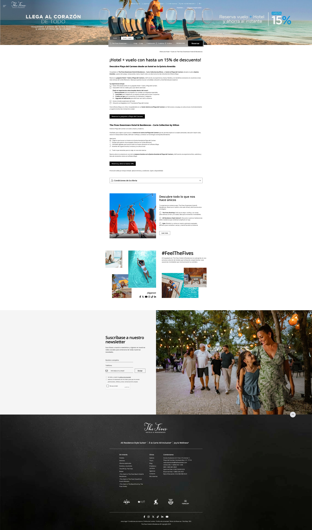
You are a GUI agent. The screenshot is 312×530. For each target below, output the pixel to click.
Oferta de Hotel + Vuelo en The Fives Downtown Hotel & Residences (181, 52)
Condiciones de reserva (135, 521)
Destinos (122, 461)
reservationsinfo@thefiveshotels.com (175, 462)
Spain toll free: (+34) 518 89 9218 (174, 469)
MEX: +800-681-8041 (170, 467)
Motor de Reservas (175, 521)
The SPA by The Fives (126, 469)
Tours (151, 461)
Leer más (164, 233)
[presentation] (112, 236)
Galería (151, 458)
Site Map (185, 521)
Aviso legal (124, 521)
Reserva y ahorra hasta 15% (123, 164)
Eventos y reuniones (125, 466)
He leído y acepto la (119, 377)
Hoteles (121, 458)
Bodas (121, 471)
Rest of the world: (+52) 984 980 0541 (175, 474)
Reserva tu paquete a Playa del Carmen (127, 116)
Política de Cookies (149, 521)
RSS (190, 521)
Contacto (152, 474)
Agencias (152, 471)
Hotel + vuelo (127, 38)
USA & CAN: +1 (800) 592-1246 (173, 465)
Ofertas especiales (194, 8)
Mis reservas (153, 476)
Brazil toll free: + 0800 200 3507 (173, 472)
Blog (150, 463)
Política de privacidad (162, 521)
